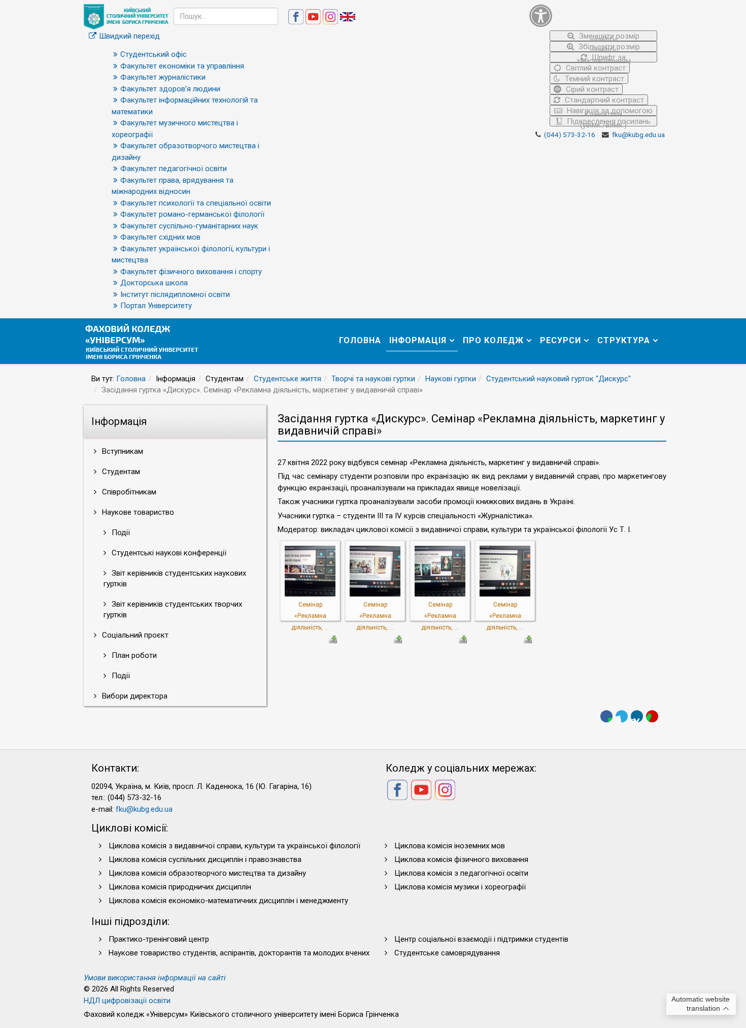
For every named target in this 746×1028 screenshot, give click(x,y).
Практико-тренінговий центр (159, 939)
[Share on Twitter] (622, 716)
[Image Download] (333, 638)
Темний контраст (593, 78)
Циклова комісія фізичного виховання (461, 859)
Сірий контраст (591, 89)
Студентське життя (287, 378)
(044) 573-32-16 (569, 134)
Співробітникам (128, 491)
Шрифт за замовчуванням (603, 57)
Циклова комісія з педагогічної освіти (461, 873)
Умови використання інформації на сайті (155, 977)
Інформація (418, 340)
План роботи (133, 655)
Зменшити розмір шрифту (608, 36)
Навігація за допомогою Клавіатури (609, 111)
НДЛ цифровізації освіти (127, 1000)
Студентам (120, 471)
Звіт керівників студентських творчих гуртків (173, 609)
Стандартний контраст (603, 100)
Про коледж (493, 340)
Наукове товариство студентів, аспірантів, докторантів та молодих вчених (239, 952)
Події (120, 532)
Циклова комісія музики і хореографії (460, 886)
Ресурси (560, 340)
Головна (360, 340)
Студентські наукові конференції (168, 552)
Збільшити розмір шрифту (608, 47)
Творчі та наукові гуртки (373, 378)
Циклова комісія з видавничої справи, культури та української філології (234, 845)
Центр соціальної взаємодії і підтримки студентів (481, 939)
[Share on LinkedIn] (637, 716)
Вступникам (121, 451)
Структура (623, 340)
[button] (593, 15)
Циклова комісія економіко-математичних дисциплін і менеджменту (228, 900)
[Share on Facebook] (606, 716)
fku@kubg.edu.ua (638, 134)
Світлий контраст (595, 68)
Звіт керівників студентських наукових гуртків (175, 578)
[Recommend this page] (652, 716)
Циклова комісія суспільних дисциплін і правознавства (205, 859)
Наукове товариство (137, 512)
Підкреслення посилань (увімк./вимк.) (608, 121)
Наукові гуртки (450, 378)
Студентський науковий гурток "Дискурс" (558, 378)
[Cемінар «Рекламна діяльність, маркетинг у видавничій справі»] (310, 570)
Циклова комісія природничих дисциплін (180, 886)
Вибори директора (133, 696)
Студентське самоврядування (447, 952)
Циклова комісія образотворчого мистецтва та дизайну (207, 873)
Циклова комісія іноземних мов (449, 845)
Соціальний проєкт (134, 635)
